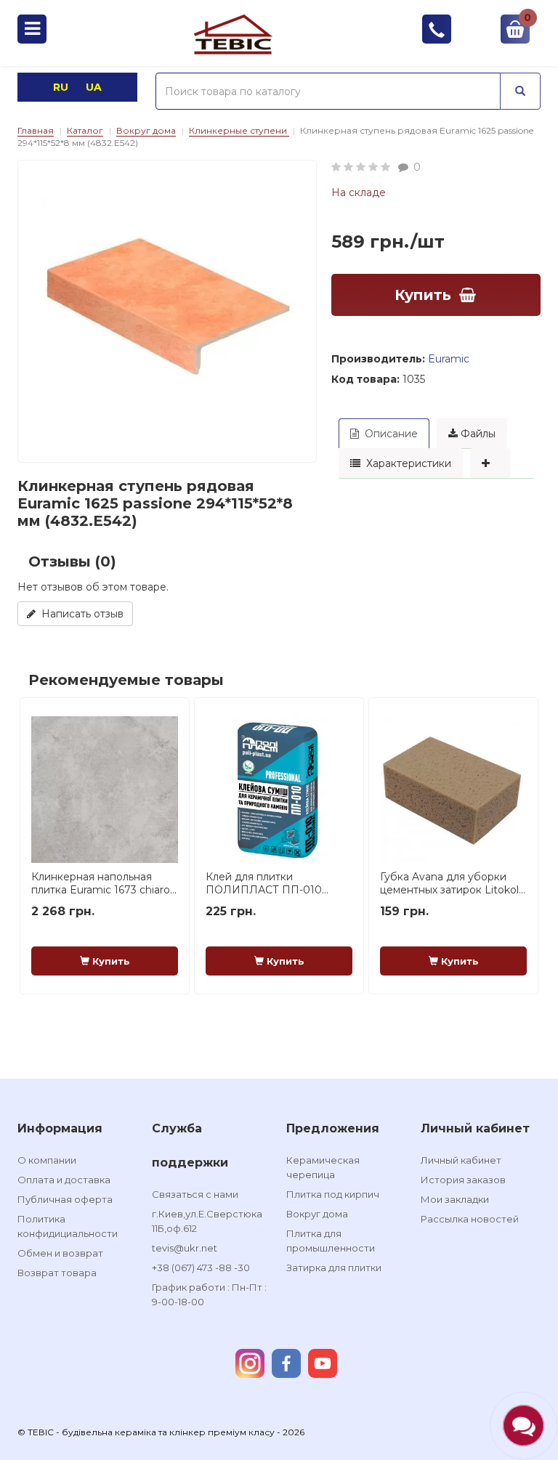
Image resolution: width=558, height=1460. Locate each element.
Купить (423, 295)
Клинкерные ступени (239, 130)
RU (62, 87)
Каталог (85, 130)
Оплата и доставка (63, 1179)
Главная (35, 130)
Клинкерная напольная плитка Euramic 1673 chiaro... (104, 883)
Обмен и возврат (60, 1253)
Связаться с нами (195, 1194)
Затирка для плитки (333, 1267)
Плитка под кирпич (332, 1194)
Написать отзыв (80, 613)
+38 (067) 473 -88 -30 (201, 1267)
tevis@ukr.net (184, 1248)
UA (94, 87)
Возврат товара (57, 1272)
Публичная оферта (65, 1199)
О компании (46, 1160)
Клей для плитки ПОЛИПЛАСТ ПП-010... (267, 883)
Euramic (448, 358)
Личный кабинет (461, 1160)
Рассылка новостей (470, 1219)
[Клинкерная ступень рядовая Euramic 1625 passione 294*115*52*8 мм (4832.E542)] (167, 309)
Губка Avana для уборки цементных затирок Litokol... (452, 883)
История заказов (463, 1179)
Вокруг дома (146, 130)
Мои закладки (455, 1199)
